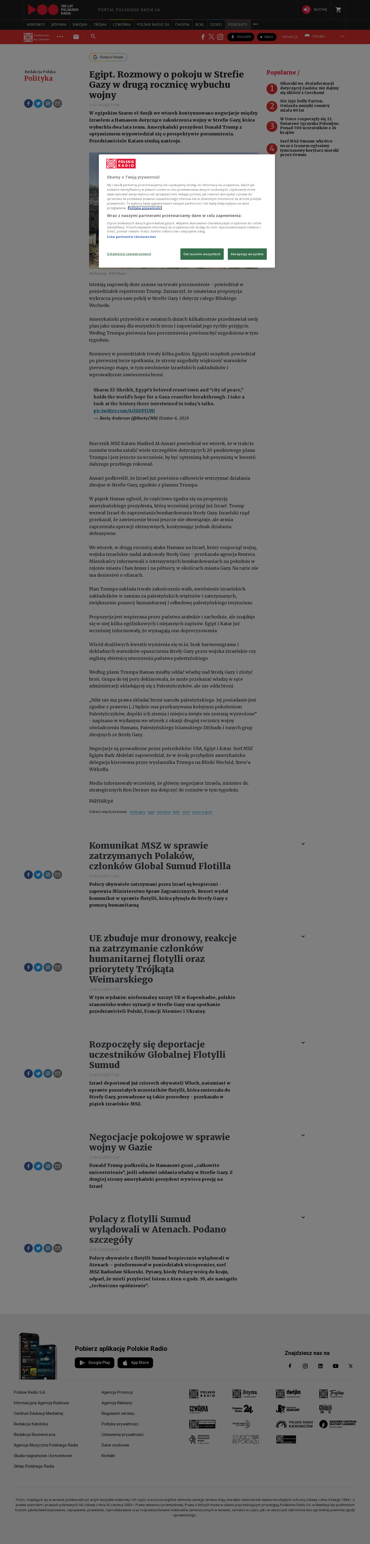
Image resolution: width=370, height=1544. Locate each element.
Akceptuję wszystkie (247, 254)
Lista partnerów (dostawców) (131, 237)
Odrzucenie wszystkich (202, 254)
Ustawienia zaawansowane (129, 254)
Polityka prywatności (145, 208)
